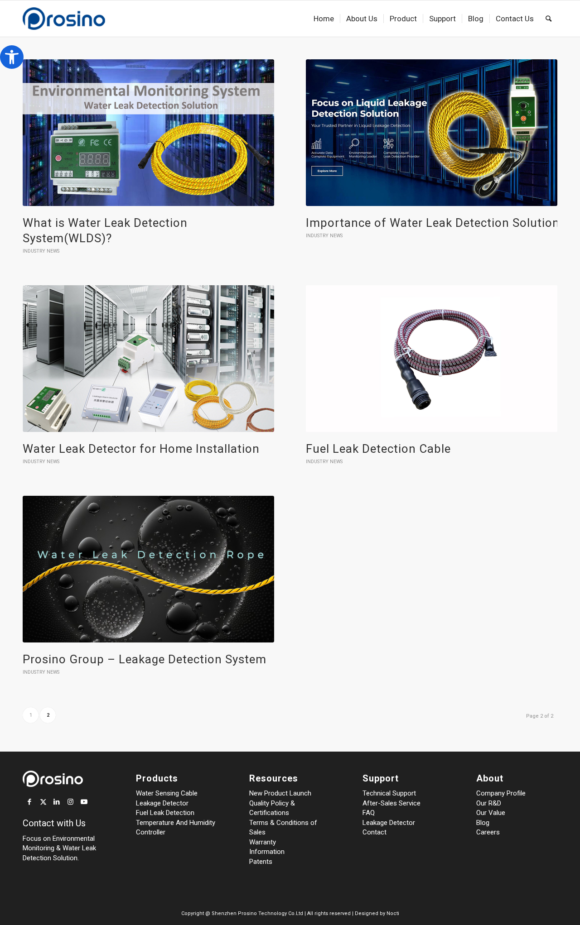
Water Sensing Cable (167, 793)
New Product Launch (280, 793)
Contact (374, 832)
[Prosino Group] (78, 18)
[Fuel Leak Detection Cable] (431, 358)
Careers (488, 832)
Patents (260, 862)
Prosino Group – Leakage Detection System (144, 659)
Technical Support (389, 793)
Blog (482, 823)
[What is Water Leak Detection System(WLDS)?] (148, 132)
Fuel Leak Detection (165, 813)
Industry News (41, 251)
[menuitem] (324, 18)
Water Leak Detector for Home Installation (141, 448)
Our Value (490, 813)
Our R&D (488, 803)
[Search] (548, 18)
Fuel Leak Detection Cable (378, 448)
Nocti (393, 913)
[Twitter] (43, 802)
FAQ (368, 813)
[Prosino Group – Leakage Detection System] (148, 569)
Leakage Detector (162, 803)
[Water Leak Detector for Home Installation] (148, 358)
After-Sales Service (391, 803)
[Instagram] (70, 802)
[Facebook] (29, 802)
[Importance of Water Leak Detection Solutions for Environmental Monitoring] (431, 132)
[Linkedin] (56, 802)
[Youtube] (84, 802)
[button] (12, 57)
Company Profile (501, 793)
